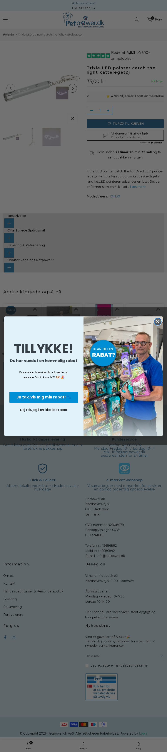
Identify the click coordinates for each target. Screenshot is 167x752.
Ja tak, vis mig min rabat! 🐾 (44, 396)
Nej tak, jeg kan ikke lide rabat (43, 409)
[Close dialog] (157, 321)
